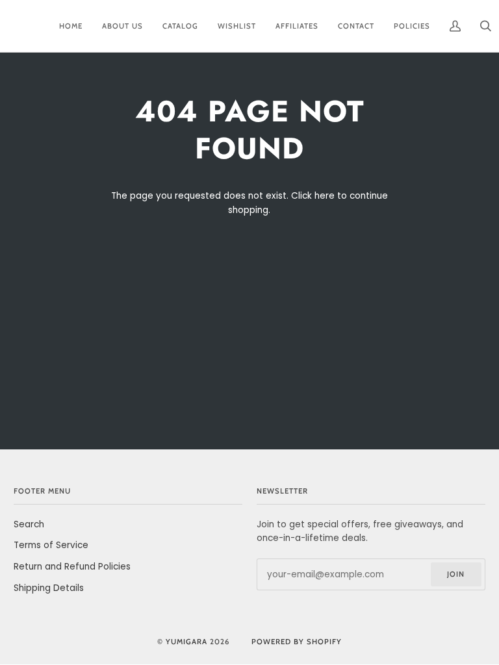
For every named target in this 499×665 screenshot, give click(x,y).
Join (456, 574)
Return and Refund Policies (72, 566)
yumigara (186, 641)
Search (29, 524)
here (324, 196)
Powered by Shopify (296, 641)
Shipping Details (49, 588)
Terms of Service (51, 545)
